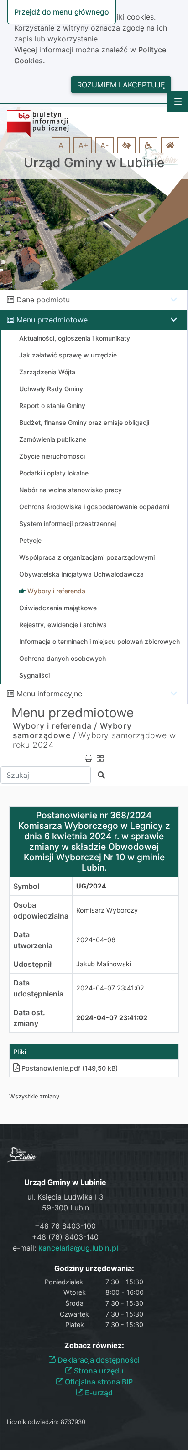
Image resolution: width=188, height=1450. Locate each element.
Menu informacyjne (49, 693)
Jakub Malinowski (103, 964)
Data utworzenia (32, 940)
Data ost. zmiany (29, 1018)
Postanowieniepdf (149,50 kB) (69, 1068)
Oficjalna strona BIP (98, 1381)
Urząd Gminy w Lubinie (94, 162)
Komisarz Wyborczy (107, 910)
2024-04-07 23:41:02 (110, 988)
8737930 (73, 1421)
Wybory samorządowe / (72, 730)
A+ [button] (83, 145)
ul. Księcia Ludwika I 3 (65, 1196)
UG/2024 (91, 886)
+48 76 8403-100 (65, 1225)
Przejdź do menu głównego (61, 11)
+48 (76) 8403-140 (65, 1236)
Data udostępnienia (38, 988)
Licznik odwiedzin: (33, 1421)
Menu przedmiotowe (52, 319)
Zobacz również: (94, 1345)
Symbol (26, 886)
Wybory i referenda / (55, 725)
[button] (126, 145)
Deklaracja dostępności (98, 1359)
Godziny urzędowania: (94, 1268)
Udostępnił (32, 964)
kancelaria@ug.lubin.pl (78, 1247)
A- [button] (104, 145)
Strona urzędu (98, 1370)
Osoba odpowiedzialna (40, 910)
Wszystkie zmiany (34, 1096)
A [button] (60, 145)
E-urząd (98, 1392)
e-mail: (65, 1247)
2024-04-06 (95, 940)
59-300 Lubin (65, 1207)
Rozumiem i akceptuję (121, 84)
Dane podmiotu (43, 299)
